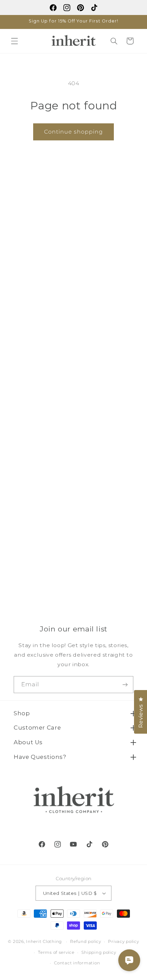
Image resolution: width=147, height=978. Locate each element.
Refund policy (85, 941)
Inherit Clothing (44, 941)
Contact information (77, 963)
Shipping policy (98, 952)
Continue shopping (73, 131)
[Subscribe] (125, 684)
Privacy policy (123, 941)
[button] (14, 41)
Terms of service (56, 952)
